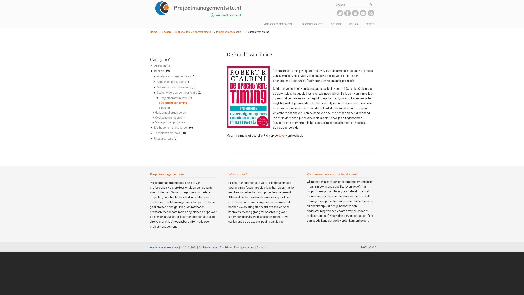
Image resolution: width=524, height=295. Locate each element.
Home (153, 31)
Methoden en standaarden (171, 127)
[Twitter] (340, 15)
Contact (261, 247)
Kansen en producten (170, 81)
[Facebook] (347, 15)
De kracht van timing (174, 102)
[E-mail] (363, 15)
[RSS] (371, 15)
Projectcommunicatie (228, 31)
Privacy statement (244, 247)
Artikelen (160, 65)
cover (282, 135)
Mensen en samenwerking (174, 87)
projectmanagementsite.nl (163, 247)
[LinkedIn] (355, 15)
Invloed (165, 107)
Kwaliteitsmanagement (170, 117)
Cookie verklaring (208, 247)
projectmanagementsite (207, 9)
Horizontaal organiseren (170, 112)
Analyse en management (173, 76)
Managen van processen (171, 122)
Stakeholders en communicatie (193, 31)
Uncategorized (163, 138)
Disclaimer (226, 247)
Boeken (166, 31)
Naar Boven (368, 247)
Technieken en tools (167, 133)
